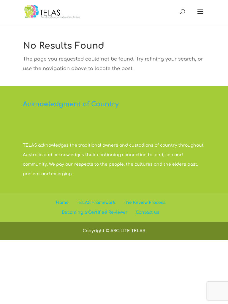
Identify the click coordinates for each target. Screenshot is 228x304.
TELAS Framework (96, 202)
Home (62, 202)
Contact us (147, 212)
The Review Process (145, 202)
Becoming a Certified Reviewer (95, 212)
